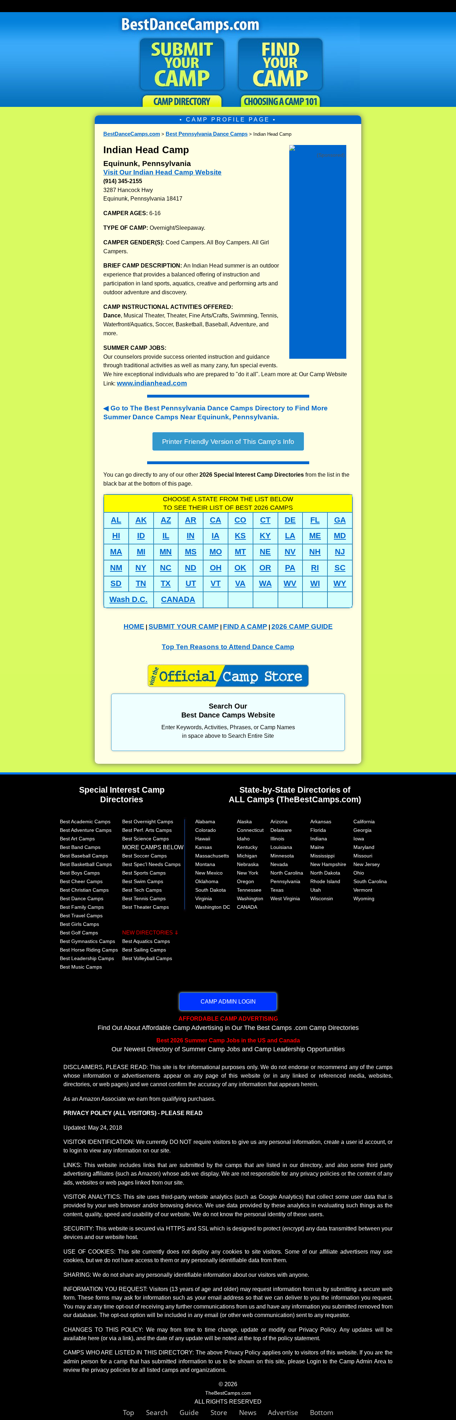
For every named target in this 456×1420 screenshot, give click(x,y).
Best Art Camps (77, 838)
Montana (205, 864)
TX (166, 583)
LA (290, 535)
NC (165, 567)
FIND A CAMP (245, 626)
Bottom (321, 1412)
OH (216, 567)
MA (116, 551)
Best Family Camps (82, 907)
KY (265, 535)
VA (240, 583)
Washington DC (212, 907)
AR (190, 519)
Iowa (358, 838)
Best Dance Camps (81, 898)
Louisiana (281, 847)
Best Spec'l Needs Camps (151, 864)
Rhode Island (325, 881)
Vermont (362, 890)
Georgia (362, 830)
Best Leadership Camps (87, 958)
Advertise (289, 1412)
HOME (134, 626)
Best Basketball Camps (86, 864)
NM (116, 567)
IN (191, 535)
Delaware (281, 830)
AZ (166, 519)
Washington (250, 898)
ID (141, 535)
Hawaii (202, 838)
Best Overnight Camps (147, 821)
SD (115, 583)
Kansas (203, 847)
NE (265, 551)
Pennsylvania (285, 881)
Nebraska (248, 864)
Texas (277, 890)
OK (240, 567)
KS (240, 535)
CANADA (178, 599)
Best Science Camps (145, 838)
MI (141, 551)
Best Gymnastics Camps (87, 941)
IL (165, 535)
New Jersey (366, 864)
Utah (315, 890)
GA (340, 519)
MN (166, 551)
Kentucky (247, 847)
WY (339, 583)
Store (225, 1412)
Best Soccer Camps (144, 856)
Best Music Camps (81, 967)
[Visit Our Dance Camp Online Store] (317, 148)
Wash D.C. (128, 599)
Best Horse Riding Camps (89, 950)
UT (191, 583)
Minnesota (282, 856)
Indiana (318, 838)
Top (134, 1412)
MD (340, 535)
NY (140, 567)
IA (215, 535)
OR (265, 567)
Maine (317, 847)
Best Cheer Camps (81, 881)
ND (190, 567)
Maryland (363, 847)
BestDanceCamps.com (131, 134)
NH (315, 551)
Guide (195, 1412)
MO (215, 551)
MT (240, 551)
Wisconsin (321, 898)
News (247, 1412)
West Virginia (285, 898)
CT (265, 519)
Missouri (362, 856)
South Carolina (370, 881)
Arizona (278, 821)
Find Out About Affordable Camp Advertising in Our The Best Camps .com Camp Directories (228, 1023)
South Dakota (210, 890)
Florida (318, 830)
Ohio (358, 873)
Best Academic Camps (85, 821)
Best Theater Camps (145, 907)
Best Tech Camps (142, 890)
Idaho (243, 838)
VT (216, 583)
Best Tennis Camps (144, 898)
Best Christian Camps (84, 890)
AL (116, 519)
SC (340, 567)
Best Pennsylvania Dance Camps (207, 134)
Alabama (205, 821)
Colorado (205, 830)
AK (141, 519)
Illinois (277, 838)
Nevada (279, 864)
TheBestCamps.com (228, 1393)
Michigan (247, 856)
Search (163, 1412)
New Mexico (209, 873)
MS (191, 551)
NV (290, 551)
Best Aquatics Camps (146, 941)
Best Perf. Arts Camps (147, 830)
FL (315, 519)
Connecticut (250, 830)
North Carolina (286, 873)
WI (315, 583)
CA (215, 519)
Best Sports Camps (144, 873)
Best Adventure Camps (86, 830)
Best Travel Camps (81, 915)
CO (240, 519)
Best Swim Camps (142, 881)
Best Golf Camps (79, 933)
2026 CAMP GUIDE (302, 626)
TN (141, 583)
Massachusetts (212, 856)
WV (290, 583)
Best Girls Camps (79, 924)
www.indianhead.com (152, 383)
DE (290, 519)
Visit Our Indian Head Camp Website (162, 172)
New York (247, 873)
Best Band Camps (80, 847)
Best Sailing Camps (144, 950)
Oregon (245, 881)
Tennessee (249, 890)
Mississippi (322, 856)
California (364, 821)
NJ (340, 551)
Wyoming (363, 898)
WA (265, 583)
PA (290, 567)
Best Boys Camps (80, 873)
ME (315, 535)
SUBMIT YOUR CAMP (184, 626)
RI (315, 567)
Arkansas (320, 821)
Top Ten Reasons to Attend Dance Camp (228, 647)
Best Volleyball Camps (147, 958)
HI (116, 535)
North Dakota (325, 873)
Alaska (244, 821)
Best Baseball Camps (84, 856)
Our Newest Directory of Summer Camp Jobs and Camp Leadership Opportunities (228, 1045)
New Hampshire (328, 864)
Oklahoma (206, 881)
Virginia (203, 898)
